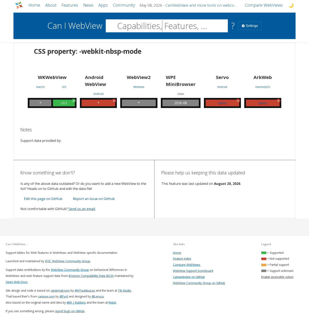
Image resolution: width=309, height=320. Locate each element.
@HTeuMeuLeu (85, 290)
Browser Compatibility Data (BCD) (91, 276)
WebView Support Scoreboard (193, 271)
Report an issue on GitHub (94, 198)
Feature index (182, 259)
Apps (103, 5)
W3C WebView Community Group (67, 261)
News (88, 5)
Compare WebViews (186, 265)
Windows (138, 87)
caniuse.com (46, 296)
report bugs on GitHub (70, 311)
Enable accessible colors (277, 277)
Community (124, 5)
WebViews (264, 5)
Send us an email (82, 209)
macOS (40, 87)
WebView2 (139, 77)
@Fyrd (63, 296)
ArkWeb (263, 77)
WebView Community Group (70, 270)
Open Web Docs (17, 282)
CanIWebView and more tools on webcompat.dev (202, 5)
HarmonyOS (262, 87)
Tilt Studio (124, 290)
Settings (252, 26)
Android (98, 93)
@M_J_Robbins (76, 302)
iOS (64, 87)
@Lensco (98, 296)
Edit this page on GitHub (43, 198)
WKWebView (52, 77)
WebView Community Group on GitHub (199, 283)
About (51, 5)
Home (34, 5)
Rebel (112, 302)
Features (70, 5)
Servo (222, 77)
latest (222, 103)
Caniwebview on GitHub (189, 277)
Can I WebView (75, 25)
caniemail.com (60, 290)
